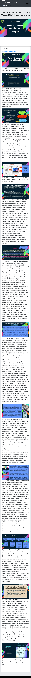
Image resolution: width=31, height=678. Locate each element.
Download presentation (9, 51)
